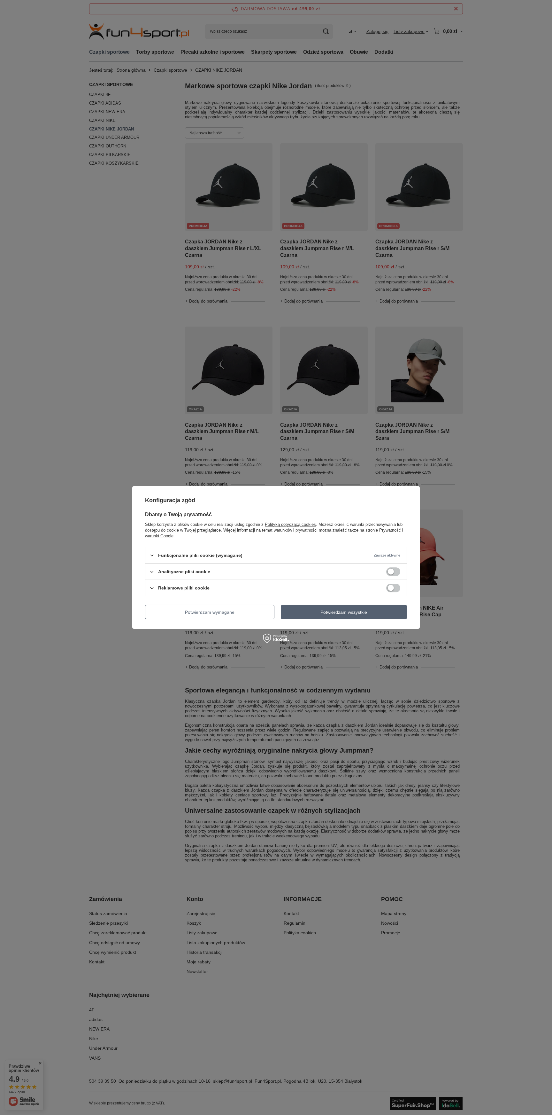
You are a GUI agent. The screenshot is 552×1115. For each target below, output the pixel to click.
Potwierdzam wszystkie (343, 611)
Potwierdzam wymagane (209, 611)
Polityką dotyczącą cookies (290, 524)
